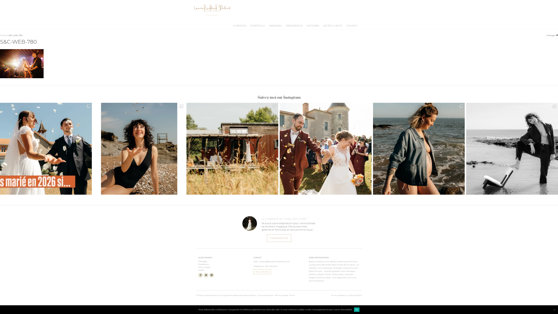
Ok (356, 309)
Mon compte (204, 267)
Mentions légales (281, 295)
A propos (239, 25)
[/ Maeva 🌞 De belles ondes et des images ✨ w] (139, 149)
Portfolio (257, 25)
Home (3, 35)
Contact (352, 25)
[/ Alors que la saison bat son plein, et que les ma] (46, 149)
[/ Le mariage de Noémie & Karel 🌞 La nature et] (232, 149)
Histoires (312, 25)
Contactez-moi (279, 238)
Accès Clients (332, 25)
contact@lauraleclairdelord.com (274, 261)
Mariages (275, 25)
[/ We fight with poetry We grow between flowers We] (512, 149)
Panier (201, 270)
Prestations (294, 25)
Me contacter (262, 271)
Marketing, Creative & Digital (346, 295)
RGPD (292, 295)
